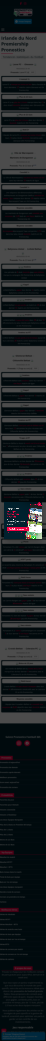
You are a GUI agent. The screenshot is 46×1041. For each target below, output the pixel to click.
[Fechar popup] (39, 504)
